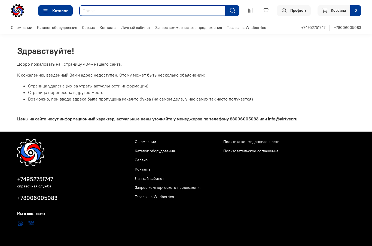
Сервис (88, 27)
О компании (21, 27)
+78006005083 (347, 27)
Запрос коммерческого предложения (188, 27)
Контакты (108, 27)
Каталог (60, 10)
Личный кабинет (135, 27)
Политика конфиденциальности (251, 141)
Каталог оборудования (57, 27)
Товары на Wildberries (246, 27)
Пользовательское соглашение (251, 150)
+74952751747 (313, 27)
